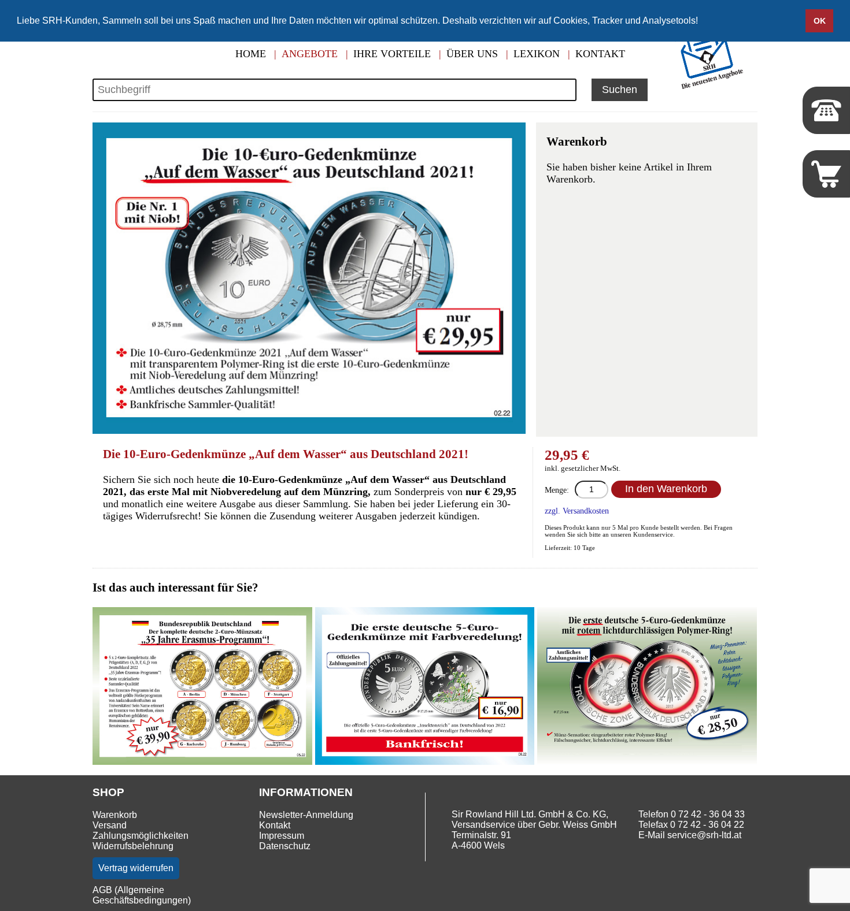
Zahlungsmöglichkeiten (141, 836)
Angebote (310, 54)
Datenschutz (285, 846)
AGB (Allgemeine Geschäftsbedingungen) (142, 895)
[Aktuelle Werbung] (714, 87)
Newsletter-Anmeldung (306, 815)
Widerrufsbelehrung (133, 846)
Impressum (281, 836)
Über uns (472, 54)
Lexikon (536, 54)
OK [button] (820, 20)
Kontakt (600, 54)
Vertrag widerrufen (135, 868)
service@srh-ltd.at (704, 835)
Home (250, 54)
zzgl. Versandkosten (577, 510)
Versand (110, 825)
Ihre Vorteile (392, 54)
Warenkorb (115, 815)
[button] (702, 21)
